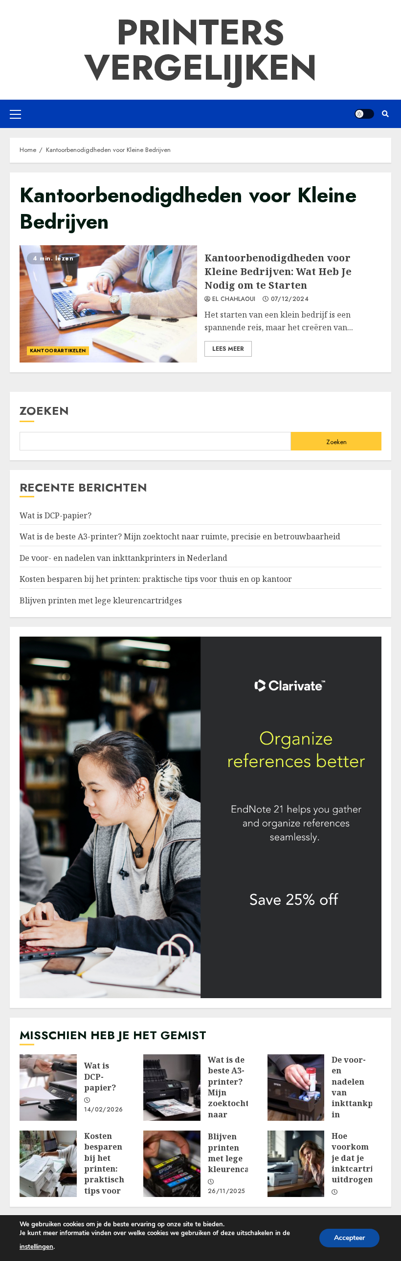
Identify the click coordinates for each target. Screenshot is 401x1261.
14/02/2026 (103, 1110)
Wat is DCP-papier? (55, 515)
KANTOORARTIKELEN (58, 350)
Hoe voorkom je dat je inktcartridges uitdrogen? (296, 1164)
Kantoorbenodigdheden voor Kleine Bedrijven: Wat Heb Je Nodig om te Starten (108, 304)
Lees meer (228, 348)
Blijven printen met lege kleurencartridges (101, 600)
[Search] (385, 114)
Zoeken (44, 410)
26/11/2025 (226, 1192)
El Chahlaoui (234, 299)
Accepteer (349, 1237)
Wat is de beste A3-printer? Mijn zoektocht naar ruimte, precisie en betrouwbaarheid (180, 536)
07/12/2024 (290, 299)
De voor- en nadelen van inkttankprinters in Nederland (123, 558)
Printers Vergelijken (200, 50)
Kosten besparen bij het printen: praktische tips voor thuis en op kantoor (156, 579)
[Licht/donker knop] (364, 114)
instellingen (36, 1246)
